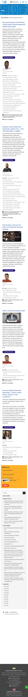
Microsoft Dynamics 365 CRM (11, 96)
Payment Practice (7, 97)
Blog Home (6, 496)
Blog (7, 612)
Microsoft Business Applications (11, 105)
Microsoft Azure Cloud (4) (10, 539)
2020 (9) (6, 599)
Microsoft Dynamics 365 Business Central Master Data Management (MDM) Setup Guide (13, 24)
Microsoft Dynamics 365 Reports (12, 99)
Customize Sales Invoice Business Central (14, 103)
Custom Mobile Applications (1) (11, 541)
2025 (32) (6, 588)
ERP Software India (8, 209)
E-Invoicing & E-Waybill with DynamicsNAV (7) (14, 546)
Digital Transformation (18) (10, 548)
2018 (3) (6, 603)
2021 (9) (6, 597)
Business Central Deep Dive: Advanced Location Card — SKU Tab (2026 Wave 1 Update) (13, 129)
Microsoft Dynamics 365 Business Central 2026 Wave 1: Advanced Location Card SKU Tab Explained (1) (14, 579)
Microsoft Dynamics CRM (10, 200)
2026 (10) (6, 586)
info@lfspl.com (15, 685)
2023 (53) (6, 592)
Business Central (11, 75)
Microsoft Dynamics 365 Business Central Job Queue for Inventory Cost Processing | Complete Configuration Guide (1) (14, 574)
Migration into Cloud (8, 92)
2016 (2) (6, 605)
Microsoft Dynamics (8, 77)
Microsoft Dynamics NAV (10, 88)
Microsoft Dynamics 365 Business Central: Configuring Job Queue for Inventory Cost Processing (13, 502)
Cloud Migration (7, 90)
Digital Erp (20, 182)
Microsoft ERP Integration (10, 107)
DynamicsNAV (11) (8, 544)
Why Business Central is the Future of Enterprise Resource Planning (12, 227)
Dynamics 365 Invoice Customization (13, 101)
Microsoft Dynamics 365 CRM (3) (11, 535)
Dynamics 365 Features (9, 84)
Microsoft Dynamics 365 (9, 182)
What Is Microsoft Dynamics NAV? (13, 311)
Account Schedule (8, 452)
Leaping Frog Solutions (9, 109)
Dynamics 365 (6, 194)
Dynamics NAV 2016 (12, 178)
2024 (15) (6, 590)
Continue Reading (9, 57)
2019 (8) (6, 601)
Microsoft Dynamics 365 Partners (12, 94)
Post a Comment (8, 119)
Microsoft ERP (7, 196)
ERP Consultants (7, 191)
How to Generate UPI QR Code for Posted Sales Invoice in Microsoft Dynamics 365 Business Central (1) (13, 555)
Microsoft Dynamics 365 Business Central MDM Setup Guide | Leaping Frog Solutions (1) (14, 568)
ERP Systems (14, 81)
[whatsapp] (26, 687)
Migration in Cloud (17, 90)
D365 (23, 202)
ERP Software (6, 81)
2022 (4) (6, 594)
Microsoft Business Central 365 (11, 204)
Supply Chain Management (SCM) (12, 86)
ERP (16, 77)
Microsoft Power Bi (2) (9, 537)
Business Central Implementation (12, 83)
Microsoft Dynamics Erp (9, 189)
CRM (23, 94)
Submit (5, 485)
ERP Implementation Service (10, 79)
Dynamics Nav (20, 375)
